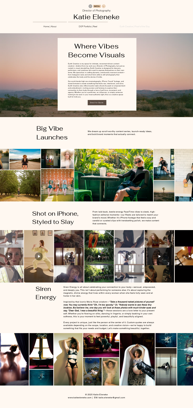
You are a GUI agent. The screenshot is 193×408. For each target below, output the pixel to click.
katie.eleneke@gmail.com (112, 397)
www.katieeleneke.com (80, 397)
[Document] (103, 6)
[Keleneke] (90, 6)
